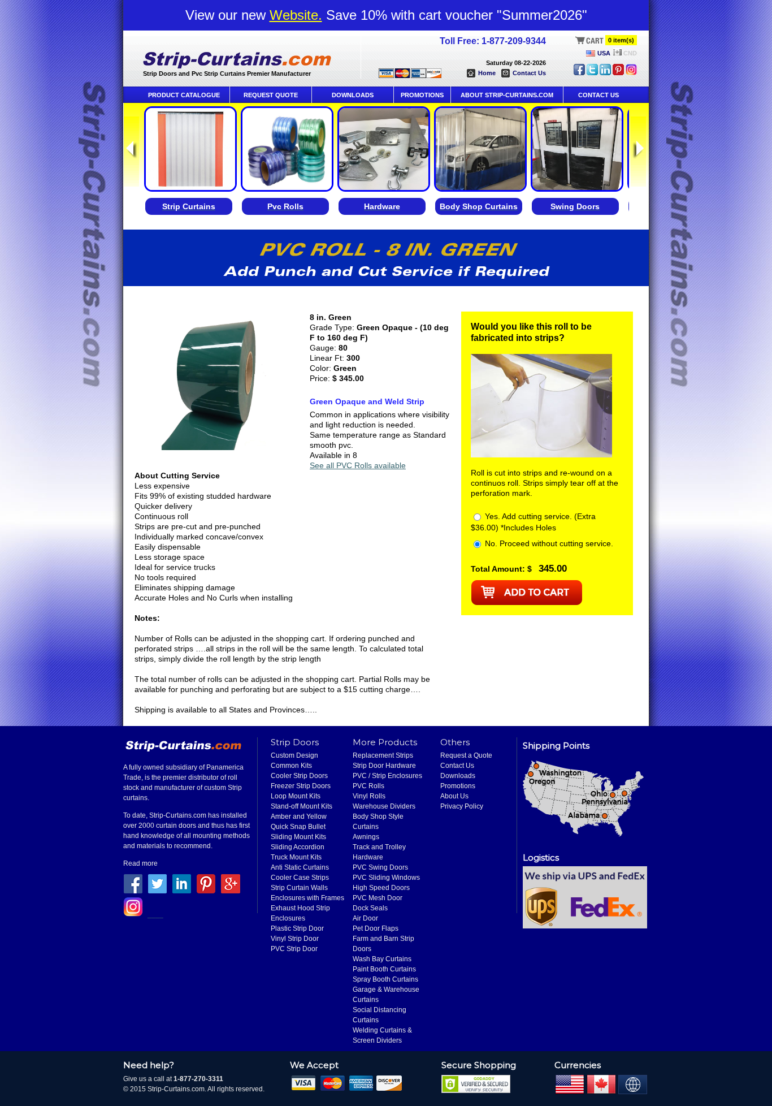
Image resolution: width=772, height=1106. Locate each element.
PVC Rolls (368, 786)
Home (487, 73)
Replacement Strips (383, 755)
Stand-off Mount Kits (301, 806)
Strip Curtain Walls (299, 888)
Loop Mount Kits (295, 796)
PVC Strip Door (294, 949)
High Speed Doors (381, 888)
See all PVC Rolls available (358, 465)
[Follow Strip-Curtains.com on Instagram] (631, 73)
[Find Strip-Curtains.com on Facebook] (579, 73)
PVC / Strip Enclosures (387, 776)
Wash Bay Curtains (382, 959)
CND (630, 53)
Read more (140, 863)
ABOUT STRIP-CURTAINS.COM (507, 95)
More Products (385, 742)
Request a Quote (466, 755)
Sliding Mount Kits (298, 837)
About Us (454, 796)
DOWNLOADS (353, 95)
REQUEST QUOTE (271, 95)
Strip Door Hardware (384, 766)
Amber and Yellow (299, 816)
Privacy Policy (461, 806)
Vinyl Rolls (369, 796)
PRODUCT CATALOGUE (184, 95)
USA (603, 53)
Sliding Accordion (297, 847)
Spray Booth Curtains (385, 979)
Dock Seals (370, 908)
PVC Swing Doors (380, 867)
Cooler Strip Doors (299, 776)
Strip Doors (295, 742)
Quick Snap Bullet (298, 827)
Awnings (366, 837)
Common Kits (291, 766)
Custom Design (294, 755)
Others (455, 742)
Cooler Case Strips (300, 878)
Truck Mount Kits (296, 857)
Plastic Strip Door (297, 928)
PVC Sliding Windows (386, 878)
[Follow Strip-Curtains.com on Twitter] (592, 73)
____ (155, 914)
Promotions (457, 786)
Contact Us (529, 73)
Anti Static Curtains (300, 867)
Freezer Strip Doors (301, 786)
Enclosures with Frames (307, 898)
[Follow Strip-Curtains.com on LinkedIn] (605, 73)
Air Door (365, 918)
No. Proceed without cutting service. (548, 543)
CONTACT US (598, 95)
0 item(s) (621, 40)
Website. (296, 15)
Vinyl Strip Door (295, 939)
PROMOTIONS (422, 95)
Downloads (457, 776)
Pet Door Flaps (375, 928)
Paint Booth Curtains (384, 969)
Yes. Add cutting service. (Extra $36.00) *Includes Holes (533, 522)
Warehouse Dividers (384, 806)
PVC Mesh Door (377, 898)
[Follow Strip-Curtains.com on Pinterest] (618, 73)
